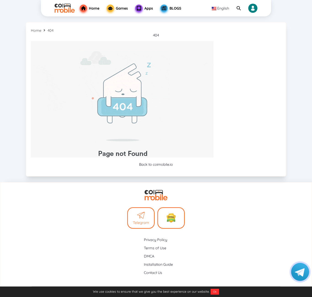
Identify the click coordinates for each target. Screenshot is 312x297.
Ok (215, 291)
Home (36, 30)
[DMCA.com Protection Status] (171, 218)
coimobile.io (163, 164)
